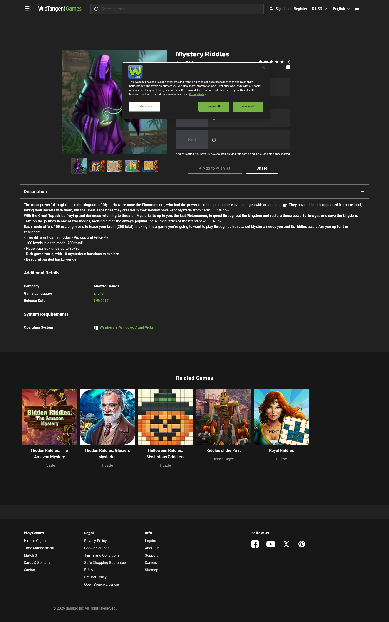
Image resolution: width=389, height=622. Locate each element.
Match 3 (30, 555)
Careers (151, 562)
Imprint (150, 541)
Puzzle (49, 465)
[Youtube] (270, 544)
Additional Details (41, 273)
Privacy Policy (95, 541)
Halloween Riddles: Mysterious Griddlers (165, 453)
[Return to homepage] (60, 9)
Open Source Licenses (102, 584)
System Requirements (46, 314)
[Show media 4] (132, 166)
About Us (152, 548)
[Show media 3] (115, 166)
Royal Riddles (281, 450)
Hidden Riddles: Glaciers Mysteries (107, 453)
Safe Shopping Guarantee (105, 562)
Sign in (281, 9)
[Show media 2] (97, 166)
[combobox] (177, 9)
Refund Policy (95, 577)
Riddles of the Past (223, 450)
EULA (88, 570)
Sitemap (151, 570)
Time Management (39, 548)
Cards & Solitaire (37, 562)
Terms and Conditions (101, 555)
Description (35, 191)
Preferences (144, 106)
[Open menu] (27, 8)
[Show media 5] (150, 166)
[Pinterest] (302, 544)
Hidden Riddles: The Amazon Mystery (49, 453)
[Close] (264, 68)
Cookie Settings (96, 548)
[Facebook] (255, 544)
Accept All (247, 106)
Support (151, 555)
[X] (286, 544)
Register (300, 9)
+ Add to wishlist (214, 168)
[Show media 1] (79, 166)
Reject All (214, 106)
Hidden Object (223, 459)
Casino (29, 570)
